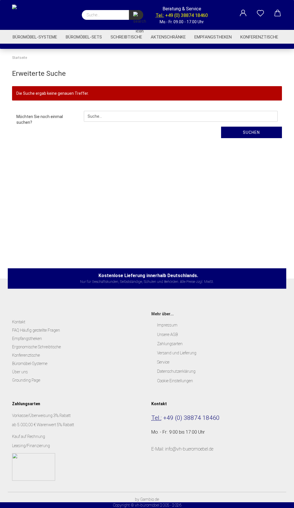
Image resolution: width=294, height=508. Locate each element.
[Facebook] (157, 474)
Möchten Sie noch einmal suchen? (39, 119)
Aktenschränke (168, 37)
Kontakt (18, 322)
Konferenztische (259, 37)
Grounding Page (26, 380)
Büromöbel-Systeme (35, 37)
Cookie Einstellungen (175, 380)
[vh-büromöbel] (38, 14)
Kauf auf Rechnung (29, 436)
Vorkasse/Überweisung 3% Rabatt (41, 415)
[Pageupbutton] (278, 499)
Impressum (167, 325)
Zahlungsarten (170, 343)
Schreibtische (126, 37)
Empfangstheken (213, 37)
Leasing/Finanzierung (31, 445)
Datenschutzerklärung (176, 371)
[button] (243, 10)
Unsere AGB (167, 334)
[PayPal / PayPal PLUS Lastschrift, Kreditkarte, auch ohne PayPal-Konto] (33, 466)
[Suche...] (136, 15)
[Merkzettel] (260, 10)
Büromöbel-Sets (84, 37)
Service (163, 362)
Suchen (251, 132)
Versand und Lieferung (176, 353)
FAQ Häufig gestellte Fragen (36, 330)
